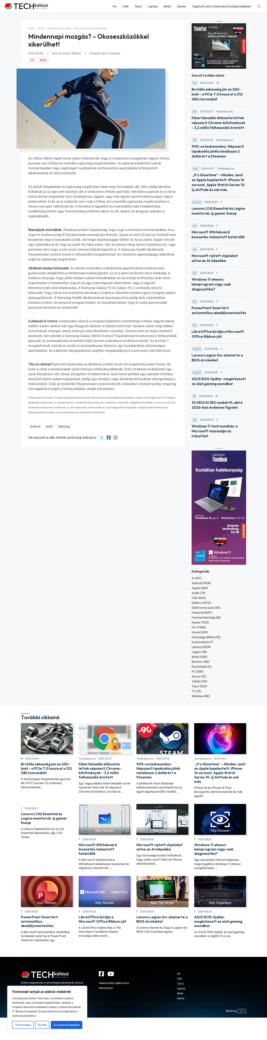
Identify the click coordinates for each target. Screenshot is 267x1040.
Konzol (196, 632)
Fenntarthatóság (203, 617)
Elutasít (42, 1024)
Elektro (197, 603)
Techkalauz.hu (87, 758)
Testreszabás (23, 1024)
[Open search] (259, 6)
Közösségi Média (203, 637)
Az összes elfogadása (67, 1024)
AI (194, 396)
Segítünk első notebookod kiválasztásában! (221, 6)
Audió (195, 593)
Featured (198, 612)
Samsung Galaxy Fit (96, 288)
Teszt (138, 6)
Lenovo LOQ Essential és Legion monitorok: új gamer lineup (44, 818)
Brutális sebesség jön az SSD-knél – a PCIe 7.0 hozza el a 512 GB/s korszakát (217, 94)
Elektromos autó (203, 607)
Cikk (126, 6)
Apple (196, 588)
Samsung (64, 426)
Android (35, 426)
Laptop (153, 6)
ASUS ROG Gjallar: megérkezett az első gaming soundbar (218, 921)
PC (194, 671)
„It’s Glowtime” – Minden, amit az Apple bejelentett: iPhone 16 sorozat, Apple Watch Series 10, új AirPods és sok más (220, 773)
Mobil (167, 6)
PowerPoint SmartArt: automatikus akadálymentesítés (40, 921)
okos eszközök (65, 173)
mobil (49, 426)
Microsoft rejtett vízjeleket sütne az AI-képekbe (159, 847)
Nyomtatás (199, 666)
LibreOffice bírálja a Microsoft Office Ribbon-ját (102, 919)
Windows (198, 696)
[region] (47, 1009)
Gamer (181, 6)
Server (196, 676)
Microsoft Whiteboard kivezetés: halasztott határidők (98, 849)
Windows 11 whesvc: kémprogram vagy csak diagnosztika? (211, 284)
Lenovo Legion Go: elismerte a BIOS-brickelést (162, 919)
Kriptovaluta (200, 642)
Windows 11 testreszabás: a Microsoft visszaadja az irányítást (215, 431)
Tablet (196, 681)
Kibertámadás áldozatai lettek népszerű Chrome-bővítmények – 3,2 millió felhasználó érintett (218, 122)
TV (194, 691)
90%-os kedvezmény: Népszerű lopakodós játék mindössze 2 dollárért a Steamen (218, 151)
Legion (196, 652)
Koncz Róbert (72, 53)
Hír (114, 6)
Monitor (197, 662)
